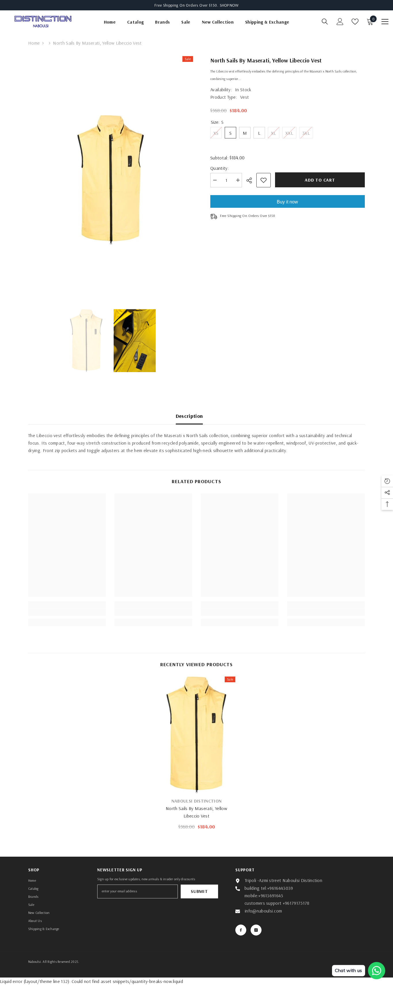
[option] (110, 180)
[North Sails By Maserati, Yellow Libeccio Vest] (196, 735)
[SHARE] (251, 180)
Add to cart (320, 180)
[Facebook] (240, 930)
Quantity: (219, 168)
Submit (199, 891)
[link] (67, 612)
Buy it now (287, 201)
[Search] (325, 21)
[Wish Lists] (355, 21)
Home (34, 43)
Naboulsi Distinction (196, 801)
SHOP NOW (229, 5)
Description (189, 416)
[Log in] (340, 21)
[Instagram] (256, 930)
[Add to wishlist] (263, 180)
